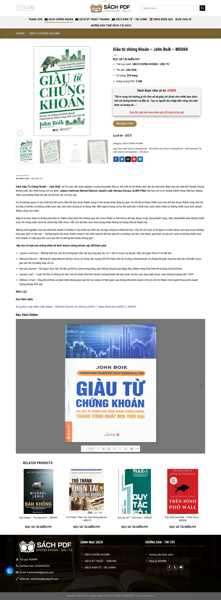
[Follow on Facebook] (19, 8)
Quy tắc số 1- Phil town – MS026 (134, 517)
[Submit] (202, 8)
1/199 (90, 449)
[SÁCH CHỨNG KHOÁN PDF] (110, 8)
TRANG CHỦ (35, 19)
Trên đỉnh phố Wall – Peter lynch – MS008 (183, 519)
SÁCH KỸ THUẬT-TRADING (94, 19)
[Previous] (22, 91)
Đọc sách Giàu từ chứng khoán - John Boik (138, 148)
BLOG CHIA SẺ (183, 19)
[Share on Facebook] (116, 159)
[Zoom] (20, 133)
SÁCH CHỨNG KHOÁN (61, 19)
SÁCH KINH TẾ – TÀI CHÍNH (131, 19)
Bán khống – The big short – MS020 (38, 517)
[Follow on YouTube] (32, 8)
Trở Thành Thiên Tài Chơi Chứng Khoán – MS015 (86, 519)
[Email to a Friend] (128, 159)
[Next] (102, 91)
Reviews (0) (37, 178)
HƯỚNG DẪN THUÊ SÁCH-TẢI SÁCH (111, 25)
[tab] (22, 178)
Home (20, 33)
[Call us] (25, 8)
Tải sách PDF (125, 123)
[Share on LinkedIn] (140, 159)
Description (22, 178)
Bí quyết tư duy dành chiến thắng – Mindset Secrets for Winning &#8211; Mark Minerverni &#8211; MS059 (76, 306)
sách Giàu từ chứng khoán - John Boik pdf (178, 148)
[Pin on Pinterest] (134, 159)
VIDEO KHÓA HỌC (163, 19)
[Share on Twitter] (122, 159)
